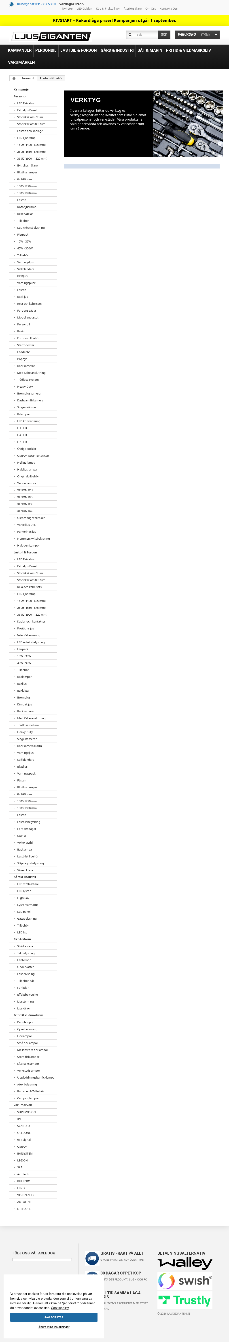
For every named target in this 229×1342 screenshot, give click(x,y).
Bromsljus (23, 697)
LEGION (22, 1160)
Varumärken (23, 1105)
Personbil (27, 78)
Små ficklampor (27, 1043)
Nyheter (67, 8)
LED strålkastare (28, 884)
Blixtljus (22, 276)
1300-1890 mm (27, 193)
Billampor (23, 414)
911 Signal (24, 1140)
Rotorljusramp (26, 207)
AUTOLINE (24, 1202)
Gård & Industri (25, 877)
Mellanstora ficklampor (32, 1050)
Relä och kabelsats (29, 304)
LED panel (23, 912)
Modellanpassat (27, 317)
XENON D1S (25, 490)
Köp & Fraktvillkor (108, 8)
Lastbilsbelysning (28, 822)
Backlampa (24, 849)
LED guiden (84, 8)
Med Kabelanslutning (31, 373)
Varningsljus (25, 262)
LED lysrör (24, 891)
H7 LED (22, 442)
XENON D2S (25, 497)
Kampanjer (22, 89)
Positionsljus (25, 628)
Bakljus (22, 684)
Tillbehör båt (25, 981)
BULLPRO (23, 1181)
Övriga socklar (26, 449)
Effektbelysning (27, 995)
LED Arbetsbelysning (31, 228)
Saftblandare (25, 269)
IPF (19, 1119)
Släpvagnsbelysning (30, 863)
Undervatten (25, 967)
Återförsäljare (133, 8)
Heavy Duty (25, 386)
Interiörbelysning (28, 635)
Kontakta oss (169, 8)
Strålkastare (25, 946)
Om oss (150, 8)
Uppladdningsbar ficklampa (35, 1077)
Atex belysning (27, 1084)
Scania (21, 836)
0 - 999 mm (24, 179)
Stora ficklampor (28, 1057)
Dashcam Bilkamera (30, 400)
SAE (19, 1167)
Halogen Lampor (28, 545)
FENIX (21, 1188)
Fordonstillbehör (28, 338)
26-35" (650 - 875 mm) (31, 152)
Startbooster (25, 345)
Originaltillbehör (28, 476)
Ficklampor (24, 1036)
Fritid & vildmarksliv (28, 1015)
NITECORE (24, 1209)
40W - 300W (25, 248)
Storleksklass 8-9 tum (31, 124)
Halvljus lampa (27, 469)
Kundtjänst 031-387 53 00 (36, 4)
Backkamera (25, 711)
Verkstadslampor (28, 1071)
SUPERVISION (26, 1112)
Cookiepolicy (60, 1307)
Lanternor (24, 960)
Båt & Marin (22, 939)
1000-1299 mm (27, 186)
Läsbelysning (26, 974)
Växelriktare (25, 870)
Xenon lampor (26, 483)
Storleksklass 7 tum (30, 117)
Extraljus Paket (27, 110)
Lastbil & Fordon (25, 552)
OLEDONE (24, 1133)
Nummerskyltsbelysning (33, 538)
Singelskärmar (26, 407)
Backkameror (26, 366)
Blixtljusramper (27, 172)
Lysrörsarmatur (27, 905)
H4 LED (22, 435)
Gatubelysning (27, 919)
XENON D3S (25, 504)
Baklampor (24, 677)
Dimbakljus (24, 704)
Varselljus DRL (26, 525)
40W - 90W (24, 663)
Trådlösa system (28, 380)
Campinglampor (28, 1098)
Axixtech (23, 1174)
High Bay (23, 898)
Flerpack (22, 234)
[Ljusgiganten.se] (50, 36)
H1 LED (22, 428)
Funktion (23, 988)
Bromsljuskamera (28, 393)
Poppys (22, 359)
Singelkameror (27, 739)
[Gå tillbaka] (14, 78)
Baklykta (23, 690)
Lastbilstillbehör (27, 856)
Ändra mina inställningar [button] (54, 1327)
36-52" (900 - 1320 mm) (32, 158)
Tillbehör (23, 221)
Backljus (22, 297)
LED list (22, 932)
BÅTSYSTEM (25, 1153)
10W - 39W (24, 241)
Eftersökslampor (28, 1064)
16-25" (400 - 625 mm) (31, 145)
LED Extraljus (25, 103)
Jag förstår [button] (54, 1317)
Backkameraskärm (29, 746)
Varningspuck (26, 283)
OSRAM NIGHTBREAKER (33, 456)
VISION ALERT (26, 1195)
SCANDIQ (23, 1126)
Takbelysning (26, 953)
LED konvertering (28, 421)
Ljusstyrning (25, 1001)
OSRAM (22, 1147)
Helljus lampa (26, 462)
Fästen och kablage (30, 131)
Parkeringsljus (26, 532)
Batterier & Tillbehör (30, 1091)
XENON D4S (25, 511)
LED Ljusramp (26, 138)
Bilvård (21, 331)
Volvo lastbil (25, 843)
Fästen (21, 200)
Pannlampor (25, 1022)
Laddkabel (24, 352)
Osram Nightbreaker (31, 518)
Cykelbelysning (27, 1029)
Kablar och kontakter (31, 621)
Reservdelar (25, 214)
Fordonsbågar (26, 310)
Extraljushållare (27, 165)
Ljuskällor (23, 1008)
